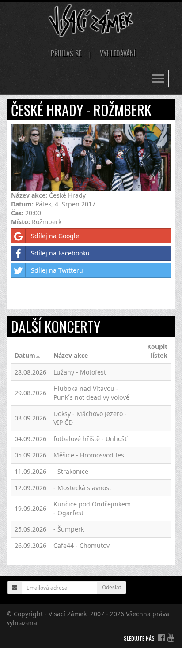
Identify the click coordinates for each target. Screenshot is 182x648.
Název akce (70, 355)
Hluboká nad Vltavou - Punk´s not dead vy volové (91, 392)
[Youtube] (170, 637)
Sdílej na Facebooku (60, 253)
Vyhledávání (118, 53)
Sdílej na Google (55, 236)
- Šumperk (68, 529)
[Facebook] (161, 637)
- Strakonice (70, 471)
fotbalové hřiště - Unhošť (90, 438)
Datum (25, 355)
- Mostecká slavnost (82, 487)
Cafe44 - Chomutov (81, 545)
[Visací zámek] (91, 20)
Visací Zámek (68, 614)
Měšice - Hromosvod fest (89, 455)
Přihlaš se (66, 53)
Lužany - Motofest (79, 372)
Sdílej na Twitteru (57, 270)
